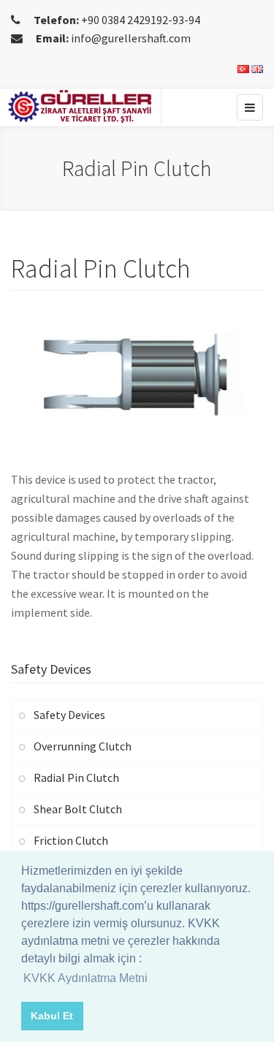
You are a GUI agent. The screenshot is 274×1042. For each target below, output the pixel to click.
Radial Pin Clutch (76, 777)
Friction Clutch (71, 840)
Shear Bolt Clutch (78, 809)
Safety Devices (69, 714)
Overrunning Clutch (83, 746)
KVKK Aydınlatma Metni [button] (85, 978)
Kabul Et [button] (52, 1016)
